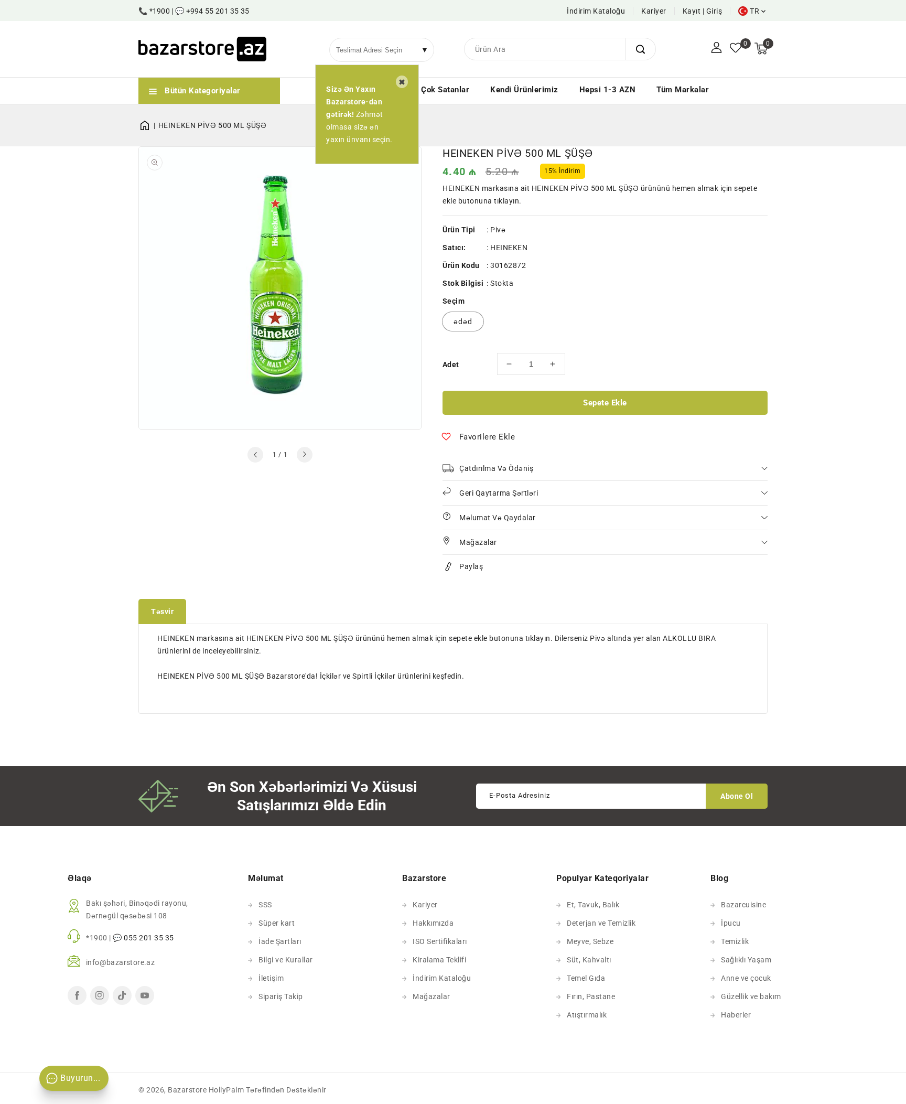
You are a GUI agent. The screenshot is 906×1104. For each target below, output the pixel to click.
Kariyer (653, 11)
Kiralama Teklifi (439, 960)
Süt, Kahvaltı (589, 960)
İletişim (271, 978)
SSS (265, 905)
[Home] (148, 125)
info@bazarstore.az (120, 962)
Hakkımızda (433, 923)
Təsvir (162, 611)
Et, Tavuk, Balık (593, 905)
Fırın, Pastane (591, 996)
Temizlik (735, 941)
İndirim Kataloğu (596, 11)
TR (754, 11)
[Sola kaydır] (255, 455)
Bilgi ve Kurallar (285, 960)
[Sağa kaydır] (304, 455)
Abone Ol (736, 796)
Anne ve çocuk (746, 978)
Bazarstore (187, 1090)
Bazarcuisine (743, 905)
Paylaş (471, 566)
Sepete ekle (605, 403)
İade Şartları (279, 941)
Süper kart (276, 923)
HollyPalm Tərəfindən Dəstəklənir (268, 1090)
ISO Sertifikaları (440, 941)
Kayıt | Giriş (702, 11)
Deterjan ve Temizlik (601, 923)
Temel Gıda (586, 978)
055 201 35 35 (149, 938)
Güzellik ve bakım (751, 996)
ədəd (463, 321)
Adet (451, 364)
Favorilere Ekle (487, 437)
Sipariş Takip (280, 996)
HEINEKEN (508, 247)
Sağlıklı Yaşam (746, 960)
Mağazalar (431, 996)
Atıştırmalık (587, 1015)
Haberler (736, 1015)
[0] (735, 49)
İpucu (731, 923)
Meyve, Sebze (590, 941)
